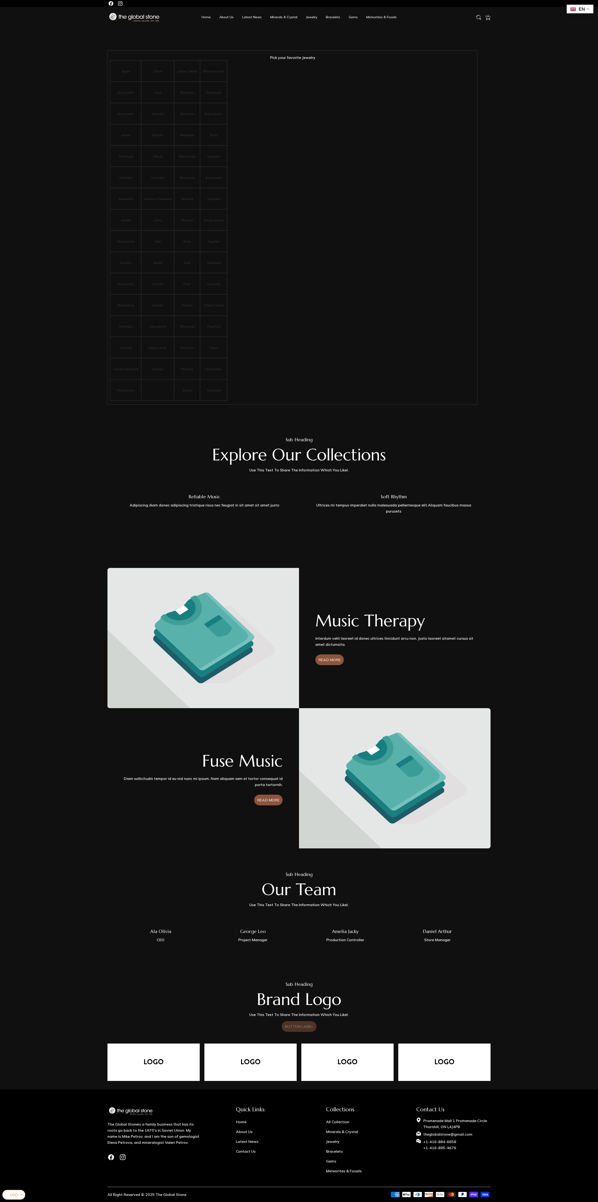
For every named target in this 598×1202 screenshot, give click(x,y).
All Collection (337, 1121)
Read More (329, 659)
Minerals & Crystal (342, 1131)
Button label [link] (299, 1026)
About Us (244, 1131)
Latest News (247, 1141)
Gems (331, 1161)
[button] (488, 17)
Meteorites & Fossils (344, 1171)
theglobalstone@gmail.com (447, 1134)
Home (241, 1121)
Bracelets (334, 1151)
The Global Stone (171, 1194)
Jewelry (332, 1141)
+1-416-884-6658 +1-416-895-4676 (439, 1144)
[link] (250, 1062)
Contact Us (246, 1151)
